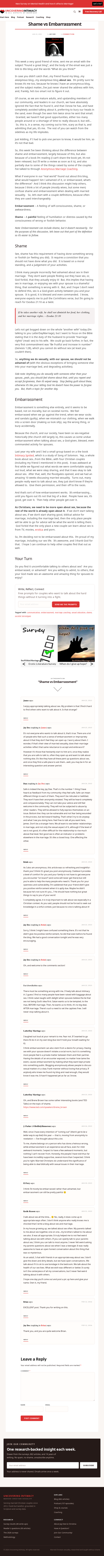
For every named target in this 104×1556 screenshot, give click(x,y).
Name (23, 1405)
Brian (25, 1301)
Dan (25, 783)
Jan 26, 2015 (86, 1126)
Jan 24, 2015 (86, 783)
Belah (25, 861)
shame (89, 612)
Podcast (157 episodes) (64, 1503)
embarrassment (47, 612)
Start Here (4, 17)
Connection (68, 34)
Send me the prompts (66, 604)
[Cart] (79, 11)
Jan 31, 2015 (86, 1211)
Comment (25, 1371)
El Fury (26, 1183)
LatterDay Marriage (32, 1030)
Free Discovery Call (93, 11)
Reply (26, 718)
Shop (48, 17)
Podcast (20, 17)
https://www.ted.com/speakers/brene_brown (45, 1107)
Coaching (40, 17)
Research (30, 17)
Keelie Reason (29, 1211)
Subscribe (88, 1465)
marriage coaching (63, 612)
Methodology (9, 1537)
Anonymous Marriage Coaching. (59, 169)
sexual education (78, 612)
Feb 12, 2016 (87, 1302)
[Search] (74, 11)
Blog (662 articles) (61, 1499)
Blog (13, 17)
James (26, 700)
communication (33, 612)
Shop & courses (61, 1507)
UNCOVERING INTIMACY (19, 1497)
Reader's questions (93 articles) (17, 1528)
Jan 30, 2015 (86, 1183)
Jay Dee (52, 34)
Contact (57, 1537)
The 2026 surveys (11, 1532)
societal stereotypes (23, 616)
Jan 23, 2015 (86, 700)
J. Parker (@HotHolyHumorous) (37, 1126)
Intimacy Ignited (24, 455)
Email (47, 1405)
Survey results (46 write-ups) (16, 1524)
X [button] (101, 2)
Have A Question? (61, 1528)
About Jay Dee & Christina (65, 1524)
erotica (39, 529)
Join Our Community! (63, 1532)
